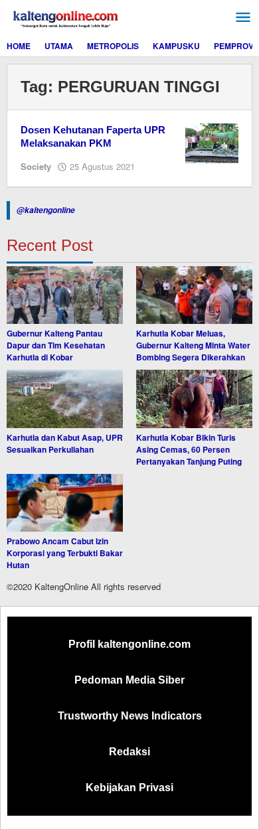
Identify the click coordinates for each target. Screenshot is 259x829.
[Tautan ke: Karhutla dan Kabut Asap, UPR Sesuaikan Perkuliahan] (65, 399)
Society (36, 166)
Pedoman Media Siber (129, 680)
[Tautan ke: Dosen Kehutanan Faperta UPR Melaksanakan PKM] (211, 142)
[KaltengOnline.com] (66, 17)
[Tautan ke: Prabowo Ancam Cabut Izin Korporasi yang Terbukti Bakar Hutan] (65, 503)
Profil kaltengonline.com (129, 644)
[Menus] (243, 18)
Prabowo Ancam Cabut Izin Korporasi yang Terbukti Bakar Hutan (65, 553)
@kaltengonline (46, 210)
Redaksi (129, 751)
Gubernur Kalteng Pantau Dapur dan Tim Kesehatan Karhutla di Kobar (56, 345)
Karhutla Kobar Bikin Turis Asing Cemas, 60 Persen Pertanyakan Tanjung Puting (189, 449)
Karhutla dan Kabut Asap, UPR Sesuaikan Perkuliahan (65, 443)
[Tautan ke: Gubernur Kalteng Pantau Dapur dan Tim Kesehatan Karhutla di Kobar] (65, 295)
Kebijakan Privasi (129, 787)
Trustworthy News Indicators (130, 715)
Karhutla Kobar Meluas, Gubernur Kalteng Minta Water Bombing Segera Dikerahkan (193, 345)
